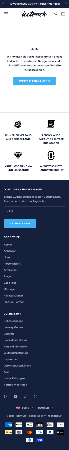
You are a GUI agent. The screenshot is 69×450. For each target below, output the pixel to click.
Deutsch (43, 408)
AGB (7, 372)
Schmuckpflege (13, 321)
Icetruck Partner (14, 302)
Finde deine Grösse (16, 340)
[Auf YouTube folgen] (16, 396)
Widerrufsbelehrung (16, 353)
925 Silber (10, 282)
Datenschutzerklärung (17, 365)
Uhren (7, 257)
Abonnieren (19, 223)
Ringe (7, 276)
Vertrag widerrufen (15, 384)
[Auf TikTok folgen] (26, 396)
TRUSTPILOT (53, 4)
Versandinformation (16, 346)
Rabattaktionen (13, 295)
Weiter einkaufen (34, 81)
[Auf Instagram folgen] (6, 396)
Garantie (9, 333)
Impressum (10, 359)
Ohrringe (9, 289)
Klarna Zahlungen (14, 378)
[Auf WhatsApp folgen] (36, 396)
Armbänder (10, 270)
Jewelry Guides (13, 327)
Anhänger (10, 251)
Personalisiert (12, 263)
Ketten (8, 244)
